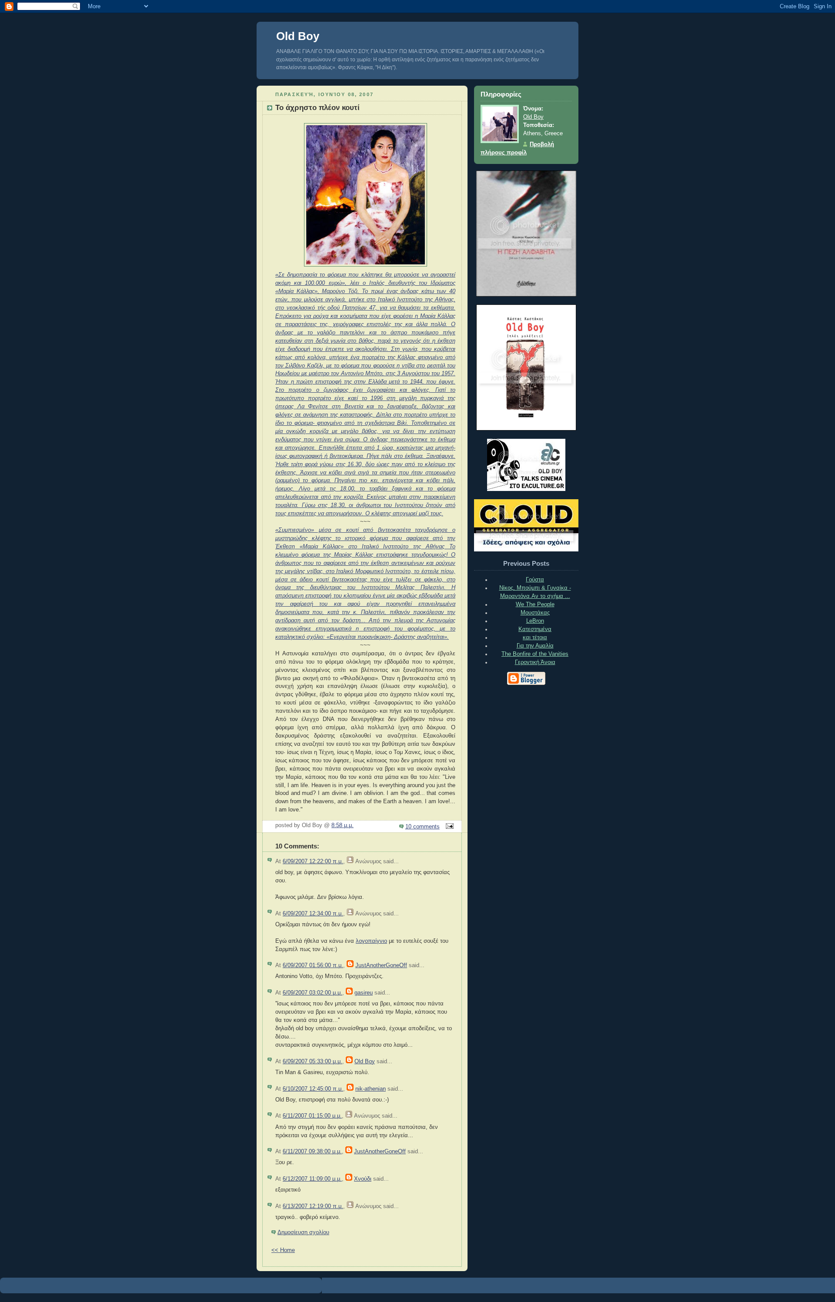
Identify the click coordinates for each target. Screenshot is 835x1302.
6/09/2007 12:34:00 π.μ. (313, 914)
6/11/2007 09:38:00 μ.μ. (312, 1151)
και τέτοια (535, 637)
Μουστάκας (535, 613)
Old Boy (297, 36)
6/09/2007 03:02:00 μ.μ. (312, 993)
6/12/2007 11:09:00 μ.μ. (312, 1179)
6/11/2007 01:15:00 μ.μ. (312, 1116)
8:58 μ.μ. (342, 825)
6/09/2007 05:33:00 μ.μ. (312, 1061)
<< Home (283, 1250)
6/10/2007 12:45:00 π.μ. (313, 1089)
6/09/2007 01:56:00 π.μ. (313, 965)
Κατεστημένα (534, 629)
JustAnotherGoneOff (381, 965)
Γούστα (535, 580)
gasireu (363, 993)
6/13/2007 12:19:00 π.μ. (313, 1206)
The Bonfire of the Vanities (534, 654)
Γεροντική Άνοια (535, 662)
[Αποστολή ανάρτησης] (448, 827)
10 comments (422, 827)
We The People (535, 604)
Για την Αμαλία (535, 646)
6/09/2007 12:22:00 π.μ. (313, 861)
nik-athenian (370, 1089)
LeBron (535, 621)
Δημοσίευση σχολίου (303, 1232)
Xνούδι (362, 1179)
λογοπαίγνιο (371, 941)
